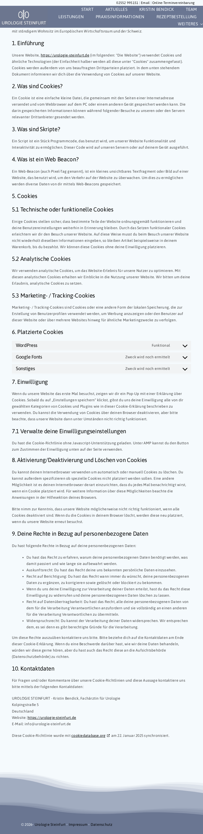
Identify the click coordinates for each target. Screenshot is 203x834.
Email (145, 3)
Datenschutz (102, 824)
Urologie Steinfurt (50, 824)
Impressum (78, 824)
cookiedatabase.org (88, 735)
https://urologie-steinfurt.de (65, 55)
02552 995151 (127, 3)
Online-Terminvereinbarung (173, 3)
